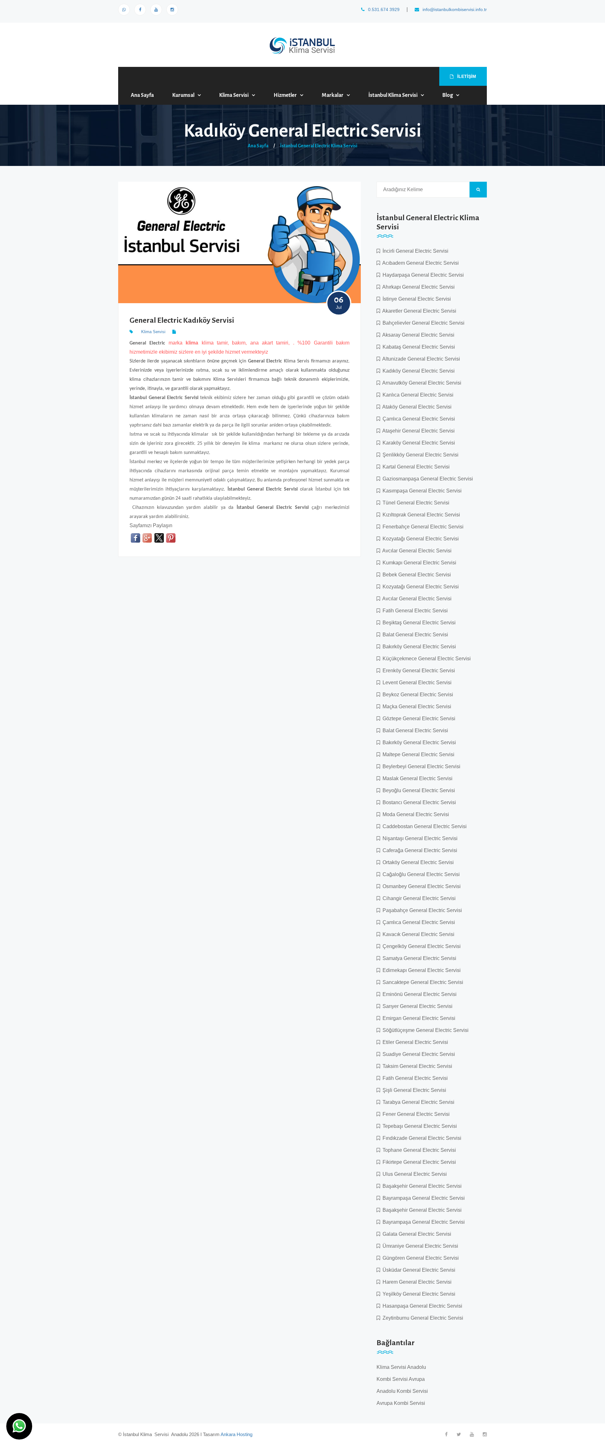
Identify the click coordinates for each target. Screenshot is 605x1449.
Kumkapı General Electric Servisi (418, 562)
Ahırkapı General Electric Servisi (417, 287)
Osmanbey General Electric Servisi (420, 886)
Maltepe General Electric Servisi (417, 754)
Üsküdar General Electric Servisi (417, 1270)
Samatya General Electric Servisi (418, 958)
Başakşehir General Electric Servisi (421, 1186)
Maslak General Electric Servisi (416, 778)
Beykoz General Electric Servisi (416, 694)
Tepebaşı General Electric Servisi (418, 1126)
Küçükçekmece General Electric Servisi (425, 658)
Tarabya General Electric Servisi (417, 1102)
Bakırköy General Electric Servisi (418, 646)
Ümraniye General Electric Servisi (419, 1246)
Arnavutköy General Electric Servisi (420, 383)
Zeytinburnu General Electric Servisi (421, 1318)
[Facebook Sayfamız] (140, 9)
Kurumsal (183, 95)
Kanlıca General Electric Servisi (416, 395)
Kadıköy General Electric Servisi (417, 371)
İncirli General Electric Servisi (414, 251)
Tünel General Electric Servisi (414, 502)
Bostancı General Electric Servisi (418, 802)
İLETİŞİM (466, 76)
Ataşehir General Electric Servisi (417, 430)
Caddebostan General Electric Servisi (423, 826)
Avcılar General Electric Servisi (416, 550)
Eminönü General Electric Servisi (418, 994)
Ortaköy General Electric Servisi (417, 862)
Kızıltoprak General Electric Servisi (420, 514)
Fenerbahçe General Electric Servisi (422, 526)
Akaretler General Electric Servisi (418, 311)
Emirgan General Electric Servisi (417, 1018)
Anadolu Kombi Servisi (402, 1391)
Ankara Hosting (236, 1434)
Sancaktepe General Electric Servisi (421, 982)
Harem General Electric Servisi (416, 1282)
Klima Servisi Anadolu (401, 1367)
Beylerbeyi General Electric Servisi (420, 766)
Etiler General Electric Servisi (414, 1042)
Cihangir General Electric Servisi (418, 898)
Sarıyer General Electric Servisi (416, 1006)
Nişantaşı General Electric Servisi (419, 838)
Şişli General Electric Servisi (413, 1090)
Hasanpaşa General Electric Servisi (421, 1306)
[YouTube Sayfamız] (156, 9)
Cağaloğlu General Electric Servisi (420, 874)
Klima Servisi (234, 95)
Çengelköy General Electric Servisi (420, 946)
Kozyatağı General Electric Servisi (419, 538)
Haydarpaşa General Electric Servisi (422, 275)
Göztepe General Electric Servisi (417, 718)
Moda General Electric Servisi (414, 814)
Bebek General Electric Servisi (415, 574)
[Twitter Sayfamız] (459, 1434)
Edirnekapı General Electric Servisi (420, 970)
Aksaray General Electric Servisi (417, 335)
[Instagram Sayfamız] (172, 9)
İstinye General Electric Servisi (415, 299)
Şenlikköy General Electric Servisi (419, 454)
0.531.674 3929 (383, 9)
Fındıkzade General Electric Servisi (420, 1138)
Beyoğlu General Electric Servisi (417, 790)
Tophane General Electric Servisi (418, 1150)
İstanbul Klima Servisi (393, 95)
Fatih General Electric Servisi (414, 610)
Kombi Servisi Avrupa (401, 1379)
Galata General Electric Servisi (415, 1234)
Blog (447, 95)
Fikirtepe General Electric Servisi (418, 1162)
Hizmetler (285, 95)
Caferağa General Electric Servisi (418, 850)
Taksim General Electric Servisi (416, 1066)
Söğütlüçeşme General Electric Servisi (424, 1030)
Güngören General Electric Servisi (419, 1258)
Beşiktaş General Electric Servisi (418, 622)
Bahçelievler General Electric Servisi (422, 323)
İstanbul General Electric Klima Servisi (318, 145)
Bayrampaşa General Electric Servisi (422, 1198)
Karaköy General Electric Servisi (417, 442)
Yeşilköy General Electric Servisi (417, 1294)
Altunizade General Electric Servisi (420, 359)
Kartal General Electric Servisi (415, 466)
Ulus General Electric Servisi (413, 1174)
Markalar (332, 95)
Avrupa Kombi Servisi (401, 1403)
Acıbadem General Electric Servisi (419, 263)
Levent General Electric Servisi (416, 682)
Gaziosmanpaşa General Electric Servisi (426, 478)
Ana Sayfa (142, 95)
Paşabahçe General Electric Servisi (421, 910)
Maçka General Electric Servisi (415, 706)
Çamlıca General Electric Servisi (417, 418)
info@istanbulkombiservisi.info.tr (454, 9)
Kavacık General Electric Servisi (417, 934)
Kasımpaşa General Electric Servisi (421, 490)
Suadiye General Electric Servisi (417, 1054)
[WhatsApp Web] (124, 9)
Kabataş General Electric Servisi (417, 347)
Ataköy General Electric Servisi (416, 406)
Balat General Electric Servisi (414, 634)
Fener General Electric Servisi (415, 1114)
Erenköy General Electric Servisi (417, 670)
